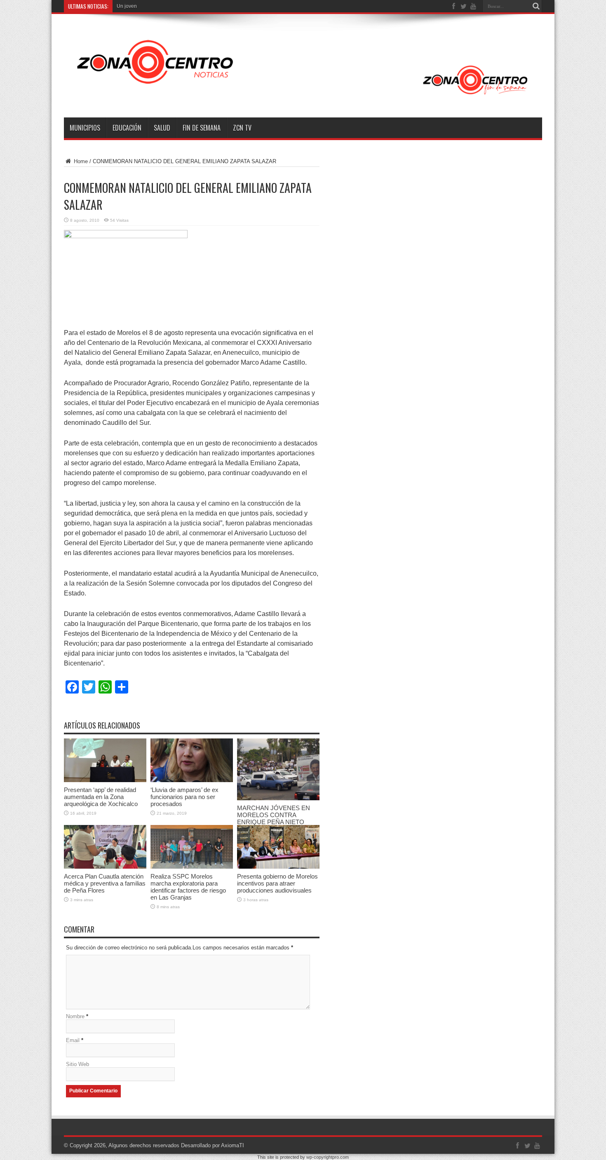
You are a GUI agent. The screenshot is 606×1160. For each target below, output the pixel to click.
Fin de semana (202, 128)
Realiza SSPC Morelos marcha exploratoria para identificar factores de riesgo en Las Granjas (188, 887)
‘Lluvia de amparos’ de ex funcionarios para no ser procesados (184, 796)
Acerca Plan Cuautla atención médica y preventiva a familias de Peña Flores (105, 883)
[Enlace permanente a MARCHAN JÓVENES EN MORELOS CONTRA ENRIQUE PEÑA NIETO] (278, 798)
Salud (162, 128)
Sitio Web (77, 1064)
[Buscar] (536, 6)
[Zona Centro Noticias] (303, 97)
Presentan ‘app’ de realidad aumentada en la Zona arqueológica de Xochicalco (101, 796)
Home (80, 161)
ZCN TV (242, 128)
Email (73, 1040)
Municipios (85, 128)
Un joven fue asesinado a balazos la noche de (169, 6)
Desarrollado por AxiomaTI (212, 1145)
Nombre (75, 1016)
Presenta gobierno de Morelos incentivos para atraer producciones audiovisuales (277, 883)
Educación (127, 128)
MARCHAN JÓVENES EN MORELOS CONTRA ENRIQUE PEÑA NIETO (273, 814)
